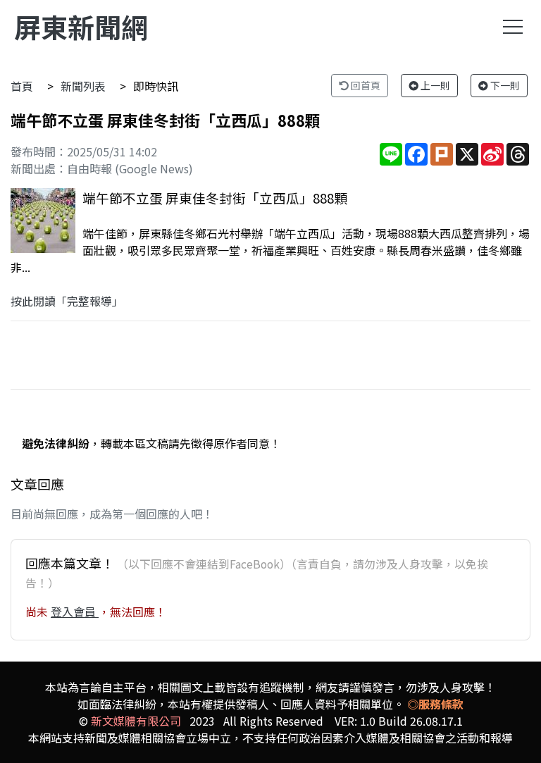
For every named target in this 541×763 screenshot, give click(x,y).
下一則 (504, 85)
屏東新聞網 (81, 26)
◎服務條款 (435, 703)
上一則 (434, 85)
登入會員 (75, 611)
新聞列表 (83, 85)
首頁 (22, 85)
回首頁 (364, 85)
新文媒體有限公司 (136, 720)
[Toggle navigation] (512, 26)
